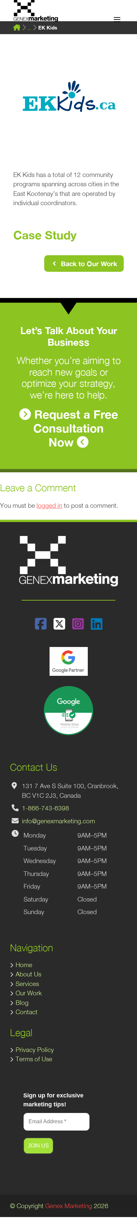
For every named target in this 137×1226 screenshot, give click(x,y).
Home (24, 964)
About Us (28, 974)
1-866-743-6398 (45, 808)
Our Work (29, 993)
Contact (27, 1012)
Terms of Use (34, 1059)
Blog (22, 1002)
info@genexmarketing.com (58, 821)
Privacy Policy (35, 1049)
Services (27, 983)
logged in (49, 505)
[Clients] (29, 27)
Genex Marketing (68, 1205)
